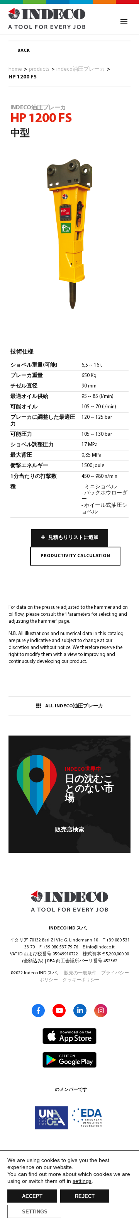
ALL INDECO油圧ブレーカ (74, 706)
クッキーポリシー (81, 980)
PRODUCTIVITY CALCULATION (75, 556)
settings (82, 1181)
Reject (85, 1196)
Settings (34, 1212)
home (15, 69)
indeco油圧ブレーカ (80, 69)
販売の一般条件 (80, 973)
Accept (32, 1196)
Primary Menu (124, 21)
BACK (23, 50)
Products (39, 69)
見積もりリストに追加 (73, 537)
